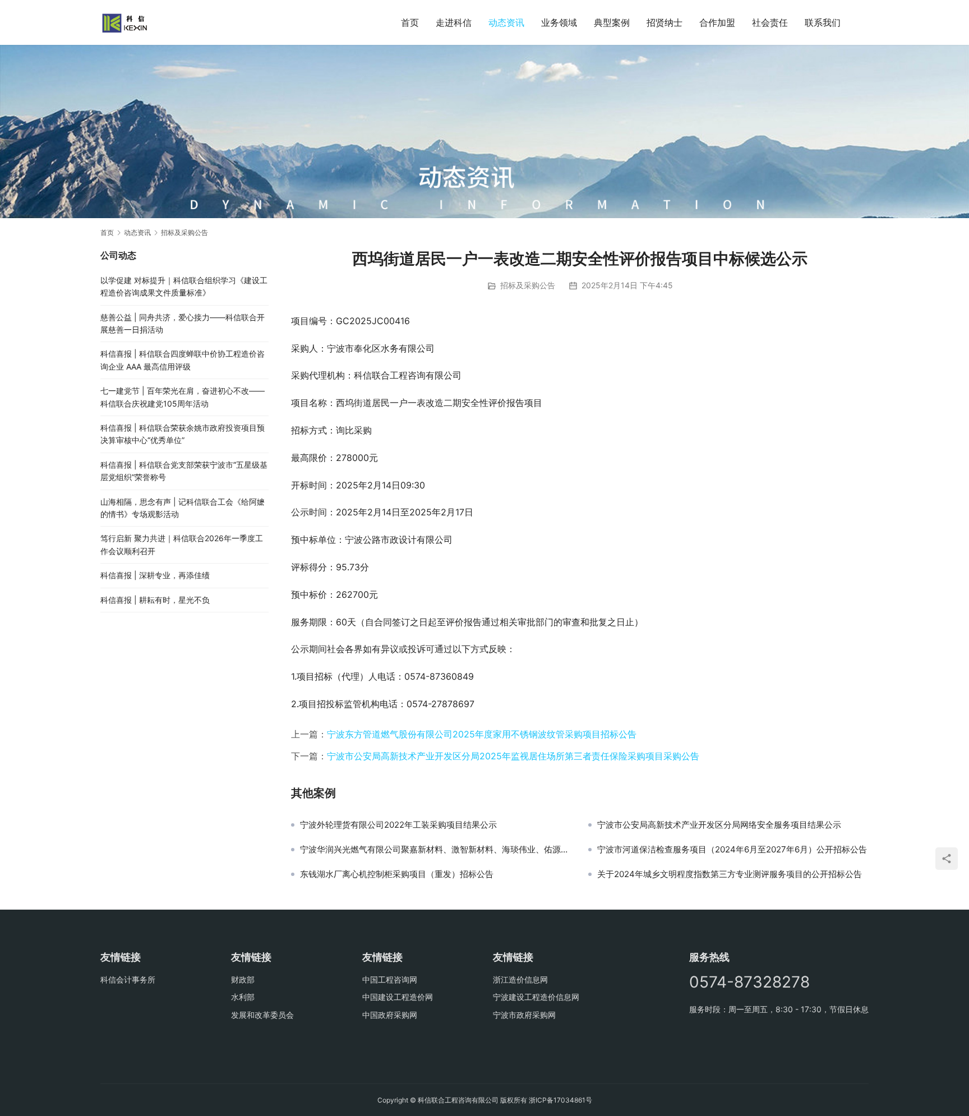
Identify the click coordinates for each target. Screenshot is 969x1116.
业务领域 (559, 22)
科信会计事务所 (127, 979)
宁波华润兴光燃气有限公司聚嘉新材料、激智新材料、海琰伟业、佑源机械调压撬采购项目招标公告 (435, 850)
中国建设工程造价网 (397, 997)
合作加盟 (717, 22)
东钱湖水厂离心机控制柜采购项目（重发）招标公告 (396, 874)
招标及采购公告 (527, 285)
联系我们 (823, 22)
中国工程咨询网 (389, 979)
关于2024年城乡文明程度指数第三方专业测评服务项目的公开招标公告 (729, 874)
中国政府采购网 (389, 1015)
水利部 (243, 997)
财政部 (243, 979)
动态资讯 (506, 22)
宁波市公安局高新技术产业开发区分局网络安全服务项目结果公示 (719, 825)
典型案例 (612, 22)
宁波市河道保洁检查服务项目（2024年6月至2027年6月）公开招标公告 (732, 850)
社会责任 (770, 22)
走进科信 (454, 22)
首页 (410, 22)
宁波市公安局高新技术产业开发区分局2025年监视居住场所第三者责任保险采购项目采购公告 (513, 756)
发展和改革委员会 (262, 1015)
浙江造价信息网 (520, 979)
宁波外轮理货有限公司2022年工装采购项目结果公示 (398, 825)
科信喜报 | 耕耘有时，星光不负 (155, 600)
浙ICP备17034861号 (560, 1100)
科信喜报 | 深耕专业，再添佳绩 (155, 575)
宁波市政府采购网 (524, 1015)
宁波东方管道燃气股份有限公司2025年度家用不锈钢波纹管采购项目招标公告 (481, 734)
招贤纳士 (664, 22)
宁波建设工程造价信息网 (536, 997)
